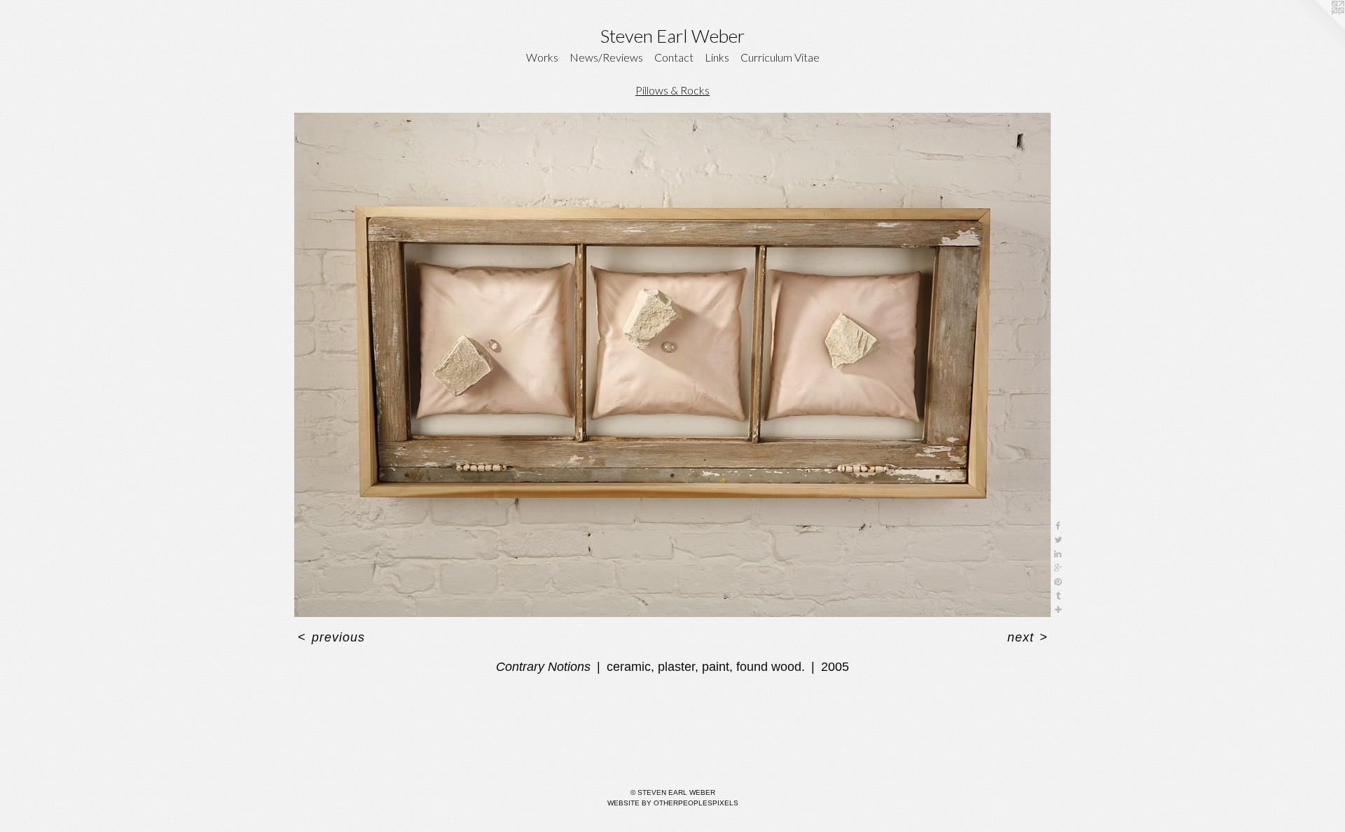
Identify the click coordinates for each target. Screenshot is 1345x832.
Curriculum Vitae (780, 57)
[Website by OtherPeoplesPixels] (1317, 28)
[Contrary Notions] (672, 365)
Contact (674, 57)
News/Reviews (606, 57)
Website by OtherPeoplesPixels (672, 803)
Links (717, 57)
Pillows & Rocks (672, 90)
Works (542, 57)
